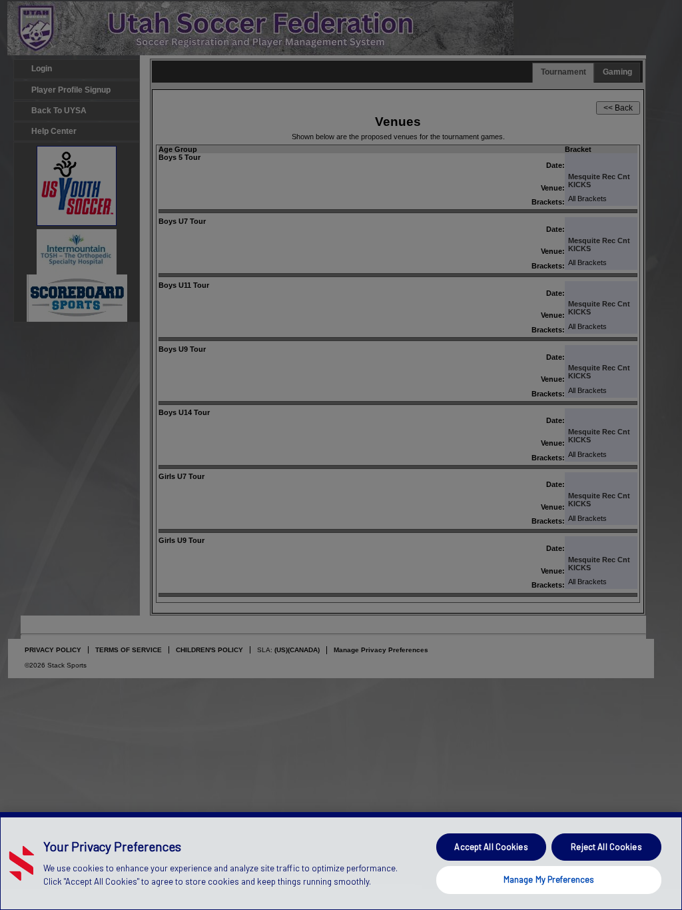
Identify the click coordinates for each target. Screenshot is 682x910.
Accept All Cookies (490, 846)
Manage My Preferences (549, 879)
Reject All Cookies (606, 846)
